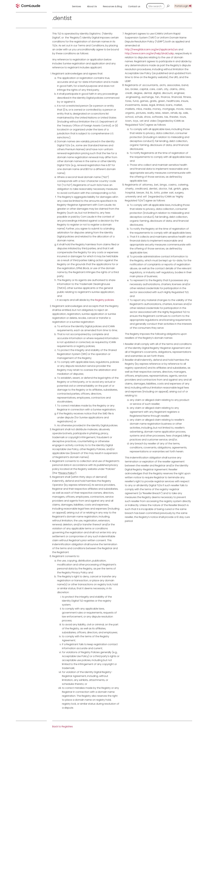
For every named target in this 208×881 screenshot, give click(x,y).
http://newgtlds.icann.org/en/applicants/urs (151, 49)
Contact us (134, 6)
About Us (92, 6)
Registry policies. (104, 300)
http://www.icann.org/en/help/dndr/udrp (149, 53)
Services (76, 6)
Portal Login (182, 6)
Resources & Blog (112, 6)
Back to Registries (62, 726)
